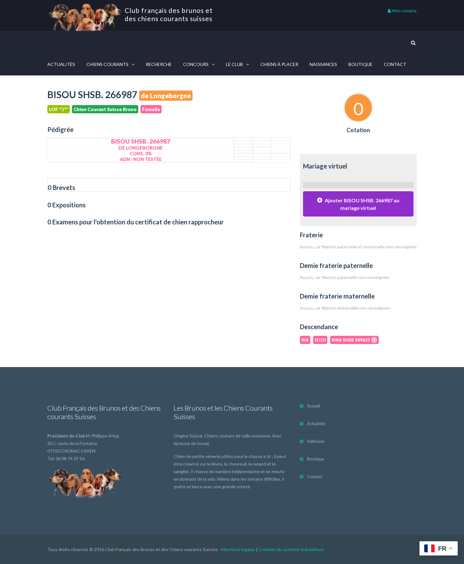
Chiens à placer (279, 64)
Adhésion (315, 441)
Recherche (159, 64)
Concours (196, 64)
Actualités (61, 64)
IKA (305, 339)
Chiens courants (107, 64)
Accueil (313, 405)
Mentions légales (238, 549)
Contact (395, 64)
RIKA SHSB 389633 (353, 339)
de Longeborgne (166, 95)
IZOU (320, 339)
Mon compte (404, 10)
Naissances (323, 64)
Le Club (234, 64)
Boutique (360, 64)
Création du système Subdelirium (291, 549)
